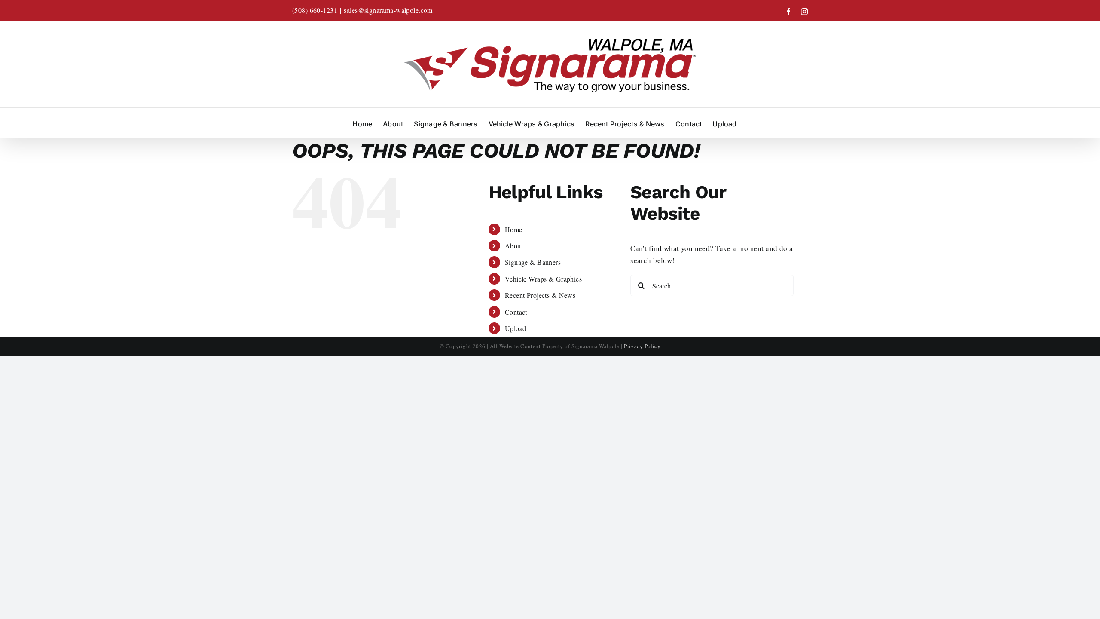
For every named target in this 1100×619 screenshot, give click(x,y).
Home (513, 229)
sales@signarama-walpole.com (388, 10)
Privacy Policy (642, 346)
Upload (515, 328)
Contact (516, 311)
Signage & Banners (533, 262)
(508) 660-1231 (314, 10)
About (514, 245)
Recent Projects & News (540, 295)
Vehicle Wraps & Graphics (543, 278)
